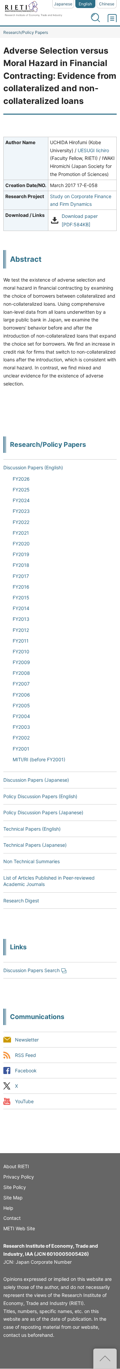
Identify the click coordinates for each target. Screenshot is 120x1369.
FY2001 (21, 749)
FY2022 (21, 522)
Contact (12, 1218)
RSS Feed (25, 1055)
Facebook (26, 1070)
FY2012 (21, 630)
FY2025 (21, 489)
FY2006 (21, 695)
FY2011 (21, 641)
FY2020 (21, 543)
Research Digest (21, 900)
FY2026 (21, 479)
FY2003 (21, 727)
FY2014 (21, 608)
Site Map (13, 1197)
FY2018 (21, 565)
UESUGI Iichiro (93, 150)
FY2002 (21, 737)
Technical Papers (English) (32, 829)
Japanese (63, 3)
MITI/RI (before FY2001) (39, 759)
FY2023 (21, 511)
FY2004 (21, 716)
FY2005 (21, 705)
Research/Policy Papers (25, 32)
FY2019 (21, 554)
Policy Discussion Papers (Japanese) (43, 812)
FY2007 (21, 684)
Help (8, 1208)
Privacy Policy (18, 1177)
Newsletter (27, 1040)
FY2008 (21, 673)
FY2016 (21, 587)
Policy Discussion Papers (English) (40, 796)
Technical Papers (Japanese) (35, 845)
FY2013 (21, 619)
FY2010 (21, 651)
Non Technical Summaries (31, 861)
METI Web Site (19, 1228)
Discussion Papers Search (31, 970)
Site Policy (14, 1187)
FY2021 (21, 533)
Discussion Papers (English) (33, 467)
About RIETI (16, 1166)
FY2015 (21, 597)
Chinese (106, 3)
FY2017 (21, 576)
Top (105, 1359)
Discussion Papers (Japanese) (36, 780)
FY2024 (21, 500)
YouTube (24, 1102)
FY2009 (21, 662)
